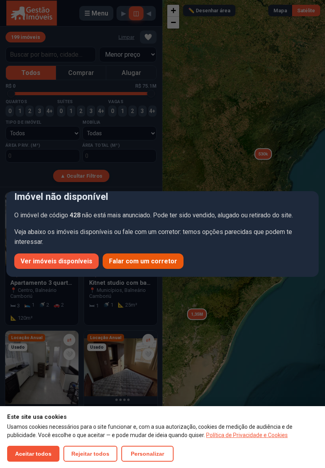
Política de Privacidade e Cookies (247, 435)
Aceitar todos (33, 454)
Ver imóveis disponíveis (56, 261)
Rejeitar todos (90, 454)
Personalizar (147, 454)
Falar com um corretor (143, 261)
